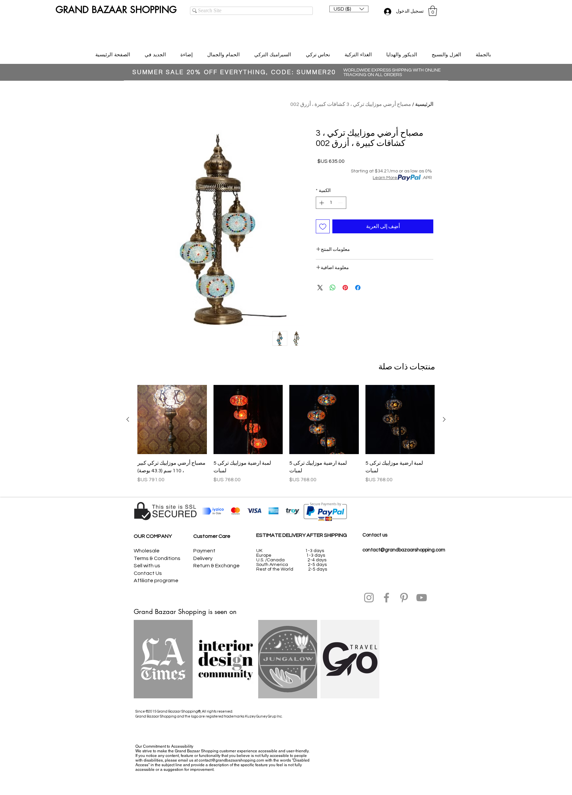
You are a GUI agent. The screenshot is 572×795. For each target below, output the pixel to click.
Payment (204, 550)
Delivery (203, 558)
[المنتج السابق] (444, 419)
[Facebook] (386, 597)
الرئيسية (424, 104)
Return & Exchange (216, 565)
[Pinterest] (404, 597)
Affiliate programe (156, 580)
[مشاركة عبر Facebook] (358, 288)
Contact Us (148, 573)
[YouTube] (421, 597)
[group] (286, 438)
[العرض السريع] (400, 419)
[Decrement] (341, 203)
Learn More (385, 177)
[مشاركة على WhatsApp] (333, 288)
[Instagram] (368, 597)
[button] (348, 9)
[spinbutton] (331, 203)
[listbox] (348, 9)
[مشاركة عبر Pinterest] (345, 288)
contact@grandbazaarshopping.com (403, 549)
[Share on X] (320, 288)
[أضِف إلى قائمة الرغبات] (323, 226)
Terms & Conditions (157, 558)
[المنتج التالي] (128, 419)
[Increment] (321, 203)
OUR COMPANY (153, 536)
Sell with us (147, 565)
